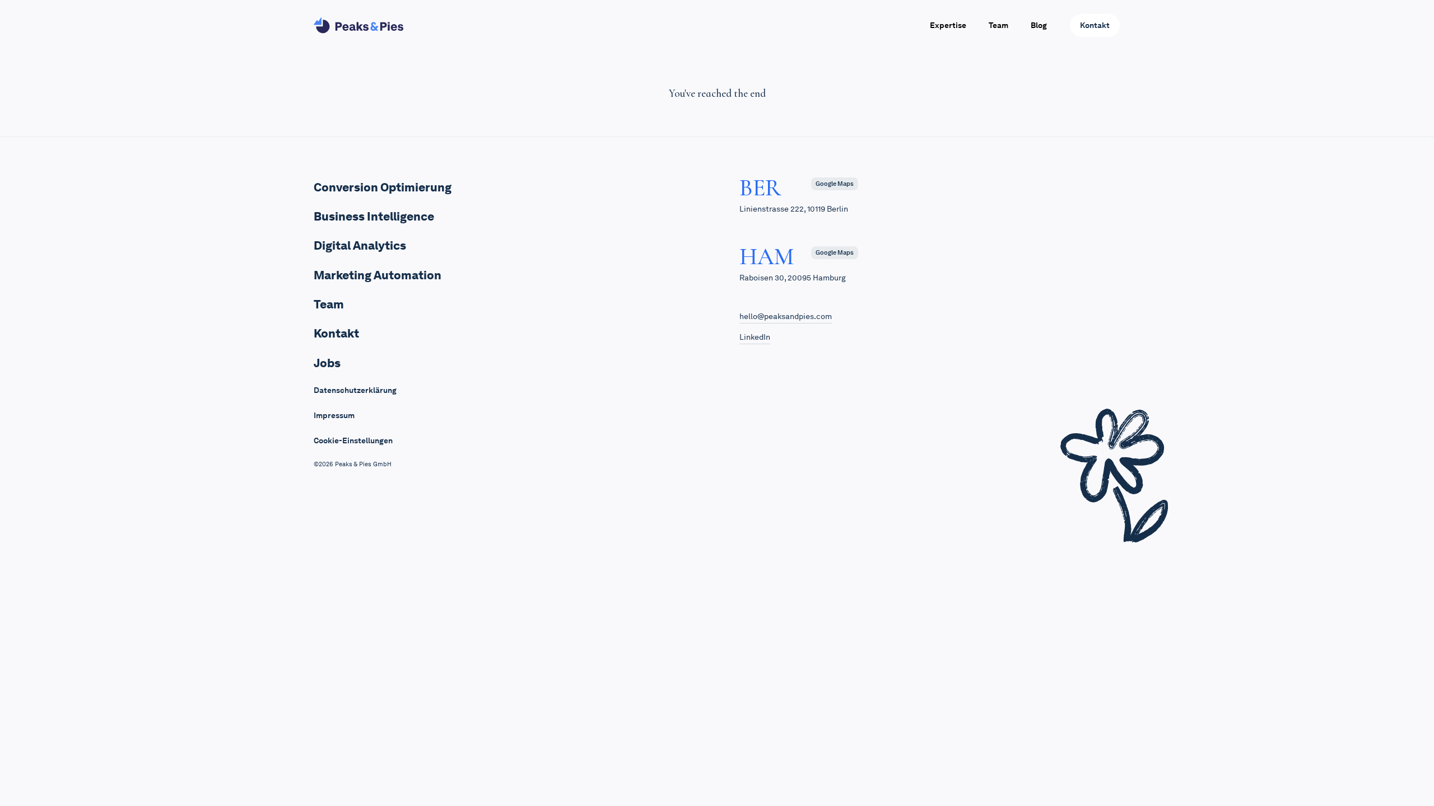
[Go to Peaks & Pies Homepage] (358, 25)
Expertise (948, 25)
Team (998, 25)
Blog (1039, 25)
